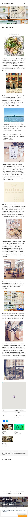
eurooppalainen (5, 453)
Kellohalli (4, 431)
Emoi (15, 431)
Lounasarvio (15, 452)
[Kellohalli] (7, 427)
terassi (3, 454)
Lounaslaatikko (8, 3)
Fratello (11, 138)
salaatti (15, 453)
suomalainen (22, 453)
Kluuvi (19, 134)
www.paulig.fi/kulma (19, 410)
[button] (14, 15)
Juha (10, 452)
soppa (18, 453)
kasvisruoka (11, 453)
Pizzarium (17, 136)
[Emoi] (19, 427)
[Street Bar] (7, 439)
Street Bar (4, 443)
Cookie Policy (4, 511)
